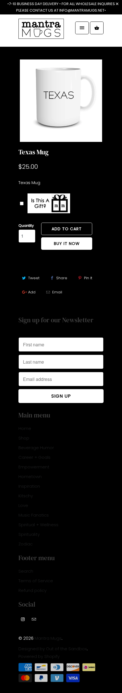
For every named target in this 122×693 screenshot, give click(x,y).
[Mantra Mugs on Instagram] (22, 619)
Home (24, 428)
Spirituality (29, 534)
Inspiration (29, 486)
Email (57, 292)
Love (23, 505)
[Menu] (82, 28)
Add (31, 292)
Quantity (26, 225)
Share (61, 278)
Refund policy (32, 590)
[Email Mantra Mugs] (34, 619)
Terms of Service (35, 581)
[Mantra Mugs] (41, 33)
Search (25, 571)
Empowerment (33, 467)
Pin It (88, 278)
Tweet (33, 278)
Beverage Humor (36, 448)
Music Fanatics (33, 515)
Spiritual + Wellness (38, 525)
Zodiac (25, 544)
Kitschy (25, 496)
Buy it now (67, 243)
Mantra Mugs (48, 638)
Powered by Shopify (39, 656)
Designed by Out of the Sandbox (52, 649)
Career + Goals (34, 457)
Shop (23, 438)
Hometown (30, 476)
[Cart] (97, 28)
